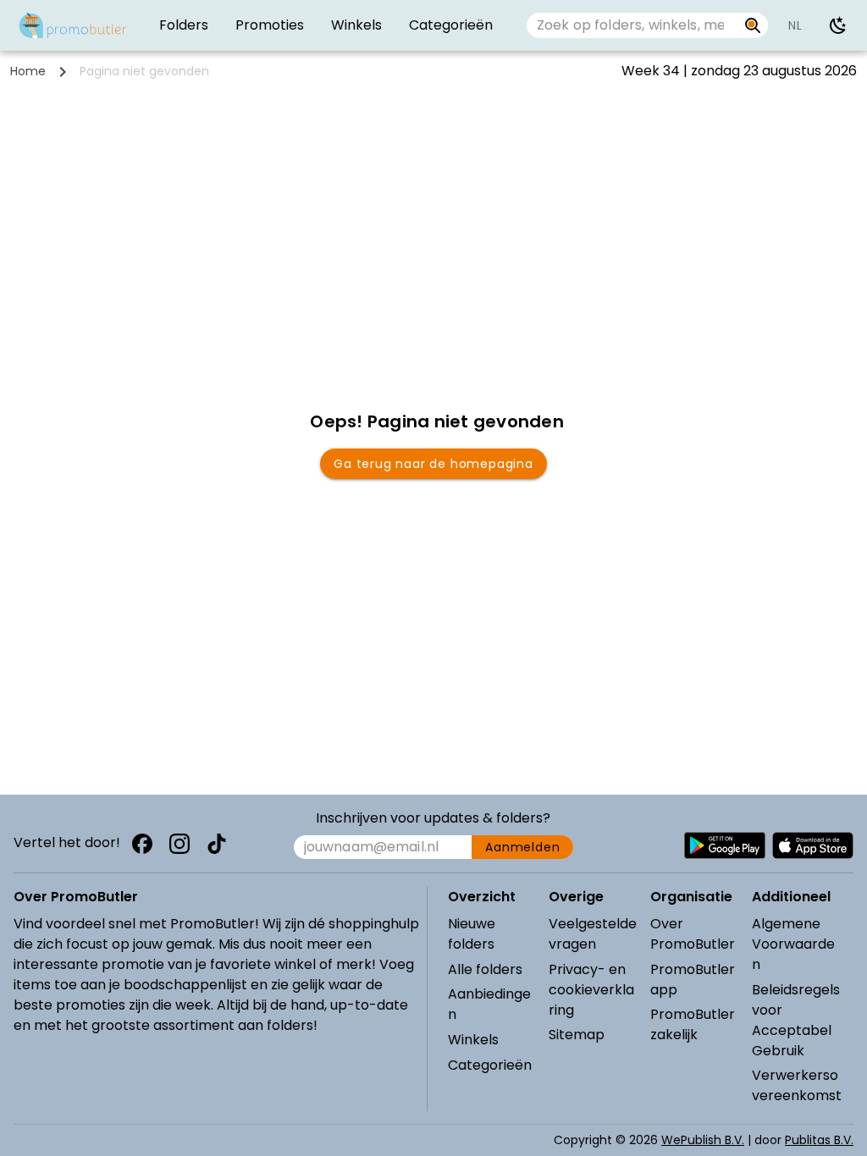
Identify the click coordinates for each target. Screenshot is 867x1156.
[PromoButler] (73, 25)
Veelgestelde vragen (593, 934)
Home (28, 71)
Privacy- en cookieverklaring (591, 990)
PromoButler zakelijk (692, 1024)
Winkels (473, 1039)
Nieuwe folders (471, 934)
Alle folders (485, 969)
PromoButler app (692, 979)
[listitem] (184, 25)
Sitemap (577, 1034)
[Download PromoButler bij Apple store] (812, 845)
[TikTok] (217, 843)
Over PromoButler (692, 934)
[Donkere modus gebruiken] (838, 25)
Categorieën (490, 1065)
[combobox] (632, 25)
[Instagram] (179, 843)
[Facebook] (142, 843)
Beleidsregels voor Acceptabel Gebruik (796, 1020)
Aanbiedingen (489, 1004)
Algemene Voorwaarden (793, 944)
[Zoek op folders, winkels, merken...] (753, 25)
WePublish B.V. (702, 1139)
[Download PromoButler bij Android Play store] (724, 845)
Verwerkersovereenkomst (797, 1085)
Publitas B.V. (819, 1139)
